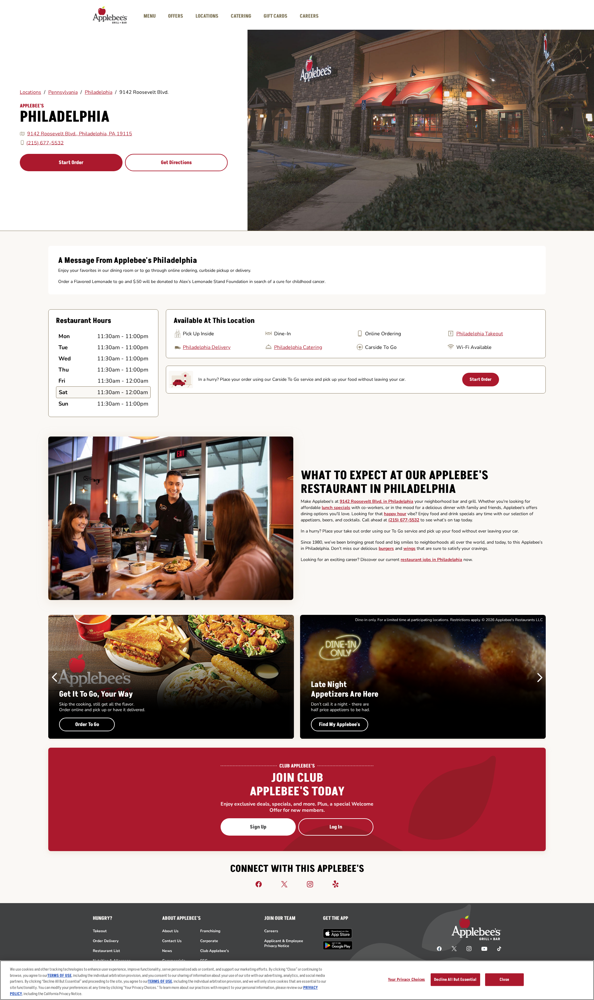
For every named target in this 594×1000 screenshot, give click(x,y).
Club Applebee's (214, 950)
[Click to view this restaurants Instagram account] (310, 883)
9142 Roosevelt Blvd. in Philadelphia (376, 501)
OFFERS (175, 16)
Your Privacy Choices (406, 979)
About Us (170, 930)
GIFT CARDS (275, 16)
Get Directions (176, 162)
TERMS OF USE (59, 975)
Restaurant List (106, 950)
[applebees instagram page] (469, 948)
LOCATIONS (207, 16)
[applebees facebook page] (439, 948)
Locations (30, 92)
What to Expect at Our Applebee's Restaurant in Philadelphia (394, 482)
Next (540, 677)
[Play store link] (337, 945)
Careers (271, 930)
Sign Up (258, 827)
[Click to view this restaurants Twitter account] (284, 883)
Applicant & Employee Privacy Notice (283, 943)
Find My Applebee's (339, 724)
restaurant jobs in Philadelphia (431, 560)
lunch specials (336, 508)
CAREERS (309, 16)
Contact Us (172, 940)
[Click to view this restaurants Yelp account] (336, 883)
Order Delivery (105, 940)
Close (504, 979)
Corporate (209, 940)
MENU (150, 16)
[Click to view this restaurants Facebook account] (259, 883)
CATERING (241, 16)
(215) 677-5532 (45, 142)
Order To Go (87, 724)
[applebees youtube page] (484, 948)
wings (409, 548)
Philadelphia (98, 92)
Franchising (210, 930)
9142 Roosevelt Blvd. (144, 92)
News (167, 950)
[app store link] (337, 933)
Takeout (100, 930)
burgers (386, 548)
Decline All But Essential (455, 979)
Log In (335, 827)
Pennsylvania (63, 92)
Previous (54, 677)
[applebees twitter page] (454, 948)
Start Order (71, 162)
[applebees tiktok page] (496, 948)
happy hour (395, 514)
